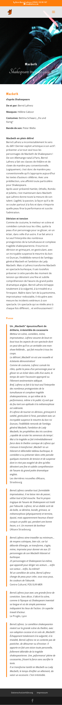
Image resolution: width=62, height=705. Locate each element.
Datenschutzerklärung (22, 692)
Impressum (42, 692)
